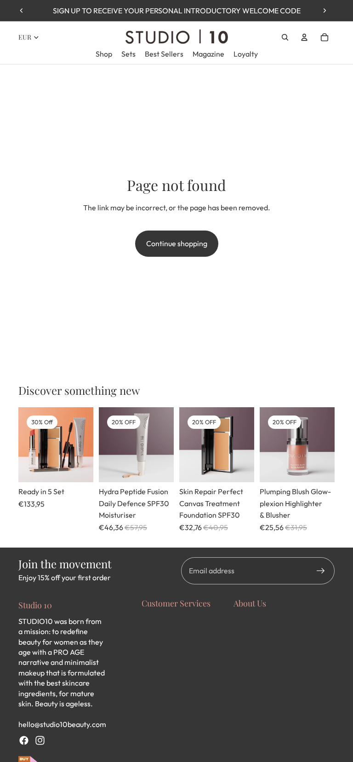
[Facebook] (23, 740)
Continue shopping (176, 243)
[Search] (285, 37)
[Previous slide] (21, 10)
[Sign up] (320, 571)
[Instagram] (40, 740)
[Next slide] (324, 10)
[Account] (304, 37)
